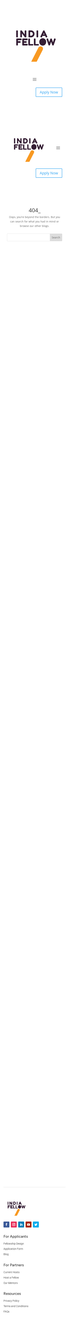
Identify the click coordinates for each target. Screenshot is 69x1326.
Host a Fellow (11, 1277)
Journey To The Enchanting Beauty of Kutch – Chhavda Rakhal (34, 618)
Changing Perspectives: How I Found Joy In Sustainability (31, 998)
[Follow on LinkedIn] (21, 1224)
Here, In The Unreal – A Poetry (31, 373)
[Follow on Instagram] (14, 1224)
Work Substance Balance (28, 313)
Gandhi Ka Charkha (24, 741)
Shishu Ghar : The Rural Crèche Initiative (32, 1152)
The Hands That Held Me (28, 900)
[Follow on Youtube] (28, 1224)
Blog (6, 1254)
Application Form (13, 1248)
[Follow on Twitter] (36, 1224)
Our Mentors (10, 1282)
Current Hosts (11, 1272)
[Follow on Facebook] (6, 1224)
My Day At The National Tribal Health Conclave (31, 807)
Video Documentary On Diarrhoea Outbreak (34, 1025)
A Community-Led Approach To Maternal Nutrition (32, 1088)
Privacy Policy (11, 1300)
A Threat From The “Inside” (29, 497)
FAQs (6, 1311)
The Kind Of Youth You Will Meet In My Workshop (35, 844)
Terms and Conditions (15, 1306)
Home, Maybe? (21, 870)
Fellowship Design (13, 1243)
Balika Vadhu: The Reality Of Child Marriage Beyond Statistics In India (35, 434)
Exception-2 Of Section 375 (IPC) (32, 771)
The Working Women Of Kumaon (33, 681)
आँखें (13, 557)
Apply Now (49, 92)
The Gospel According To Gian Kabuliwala (31, 961)
